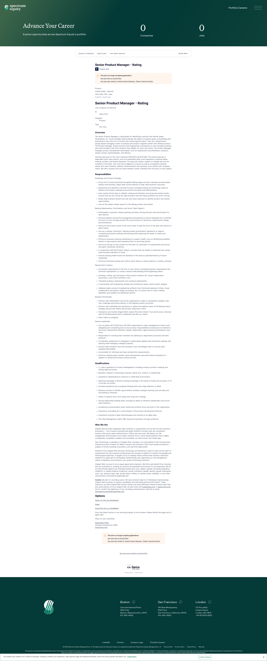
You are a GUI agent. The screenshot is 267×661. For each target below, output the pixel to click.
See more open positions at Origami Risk (133, 553)
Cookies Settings (205, 657)
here (92, 652)
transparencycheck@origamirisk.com (109, 492)
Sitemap (201, 647)
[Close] (263, 657)
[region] (133, 657)
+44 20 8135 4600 (204, 615)
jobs (101, 53)
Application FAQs (102, 523)
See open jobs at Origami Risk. (111, 78)
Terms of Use (168, 647)
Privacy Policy (180, 647)
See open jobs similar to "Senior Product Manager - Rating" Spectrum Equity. (127, 81)
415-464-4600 (164, 615)
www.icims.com (101, 527)
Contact (120, 642)
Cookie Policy (191, 647)
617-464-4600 (126, 615)
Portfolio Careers (238, 7)
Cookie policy (139, 572)
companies (86, 53)
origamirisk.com (148, 487)
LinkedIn (106, 642)
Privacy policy (129, 572)
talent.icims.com (164, 487)
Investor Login (137, 642)
